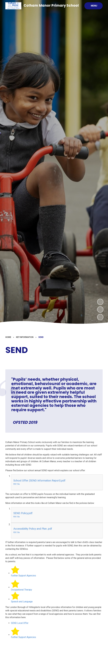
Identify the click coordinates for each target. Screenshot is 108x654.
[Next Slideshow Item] (100, 302)
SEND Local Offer (19, 623)
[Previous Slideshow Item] (100, 309)
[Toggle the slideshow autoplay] (100, 317)
